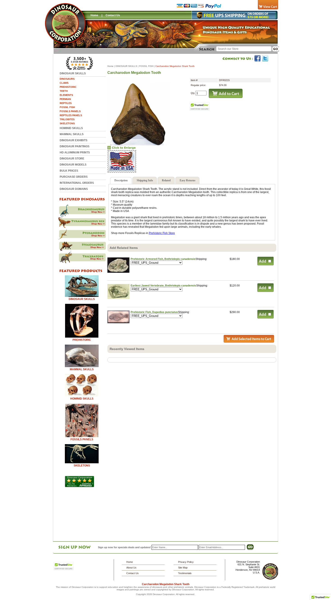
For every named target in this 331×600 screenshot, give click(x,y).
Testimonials (185, 573)
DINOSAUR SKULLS (73, 73)
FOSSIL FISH (67, 107)
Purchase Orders (74, 176)
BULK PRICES (69, 170)
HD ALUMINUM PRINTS (75, 152)
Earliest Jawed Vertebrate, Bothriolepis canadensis (163, 285)
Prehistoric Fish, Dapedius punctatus (154, 312)
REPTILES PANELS (71, 115)
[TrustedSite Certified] (200, 106)
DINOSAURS (67, 78)
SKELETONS (67, 123)
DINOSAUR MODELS (73, 164)
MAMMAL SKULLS (72, 134)
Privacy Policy (186, 562)
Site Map (183, 567)
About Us (131, 567)
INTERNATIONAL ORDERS (77, 182)
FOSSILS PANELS (70, 111)
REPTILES (66, 103)
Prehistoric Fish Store (162, 233)
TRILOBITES (67, 119)
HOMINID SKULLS (71, 128)
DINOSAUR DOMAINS (74, 189)
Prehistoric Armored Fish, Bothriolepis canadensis (163, 259)
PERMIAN (65, 99)
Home (94, 15)
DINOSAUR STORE (72, 158)
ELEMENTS (66, 95)
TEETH (64, 91)
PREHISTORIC (68, 87)
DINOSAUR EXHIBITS (73, 140)
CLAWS (64, 83)
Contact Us (113, 15)
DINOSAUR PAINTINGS (74, 146)
